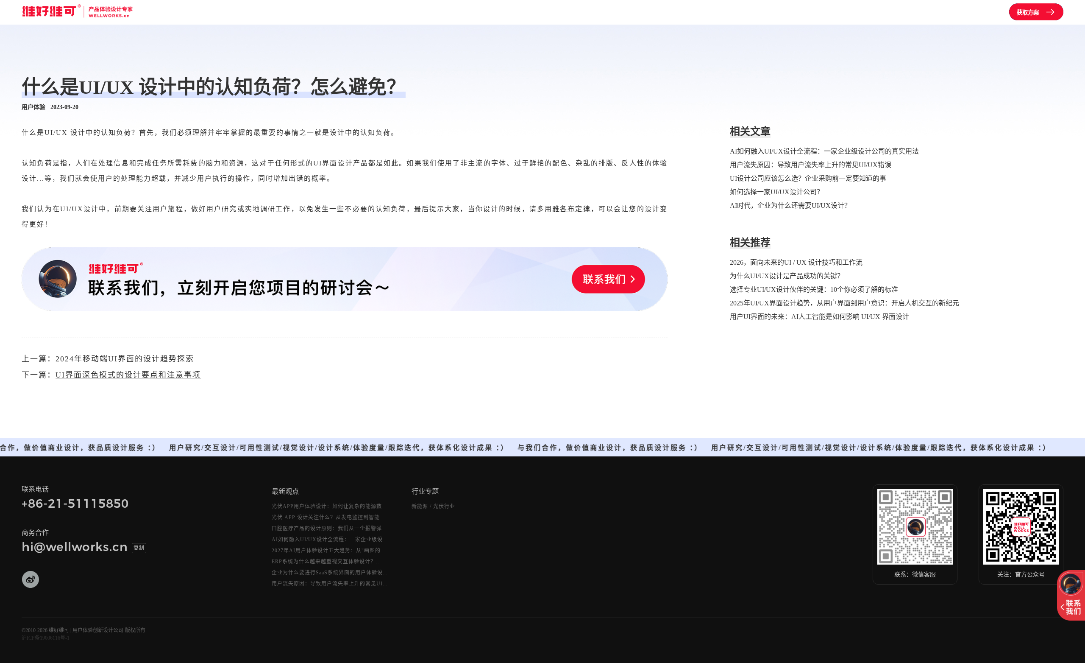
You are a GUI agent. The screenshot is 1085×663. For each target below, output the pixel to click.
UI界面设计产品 (340, 163)
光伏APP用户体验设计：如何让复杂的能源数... (329, 506)
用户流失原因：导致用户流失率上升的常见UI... (330, 584)
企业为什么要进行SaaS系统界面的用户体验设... (330, 573)
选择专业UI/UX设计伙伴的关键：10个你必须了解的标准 (814, 289)
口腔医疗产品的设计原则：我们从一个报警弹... (329, 529)
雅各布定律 (571, 209)
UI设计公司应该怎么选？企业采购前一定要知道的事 (808, 178)
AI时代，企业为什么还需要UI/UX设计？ (790, 205)
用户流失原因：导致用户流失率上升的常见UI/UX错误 (810, 164)
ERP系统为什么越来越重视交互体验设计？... (326, 562)
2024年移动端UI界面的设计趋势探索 (125, 359)
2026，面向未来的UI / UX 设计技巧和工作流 (796, 262)
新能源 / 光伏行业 (433, 506)
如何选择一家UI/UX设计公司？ (776, 192)
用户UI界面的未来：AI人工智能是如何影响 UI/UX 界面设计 (819, 316)
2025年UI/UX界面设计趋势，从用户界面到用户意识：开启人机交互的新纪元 (844, 303)
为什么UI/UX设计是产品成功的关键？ (787, 276)
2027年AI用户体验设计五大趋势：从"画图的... (329, 551)
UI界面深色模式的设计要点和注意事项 (128, 375)
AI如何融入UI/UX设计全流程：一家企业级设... (330, 540)
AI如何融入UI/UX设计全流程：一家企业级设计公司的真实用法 (824, 151)
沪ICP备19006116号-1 (46, 638)
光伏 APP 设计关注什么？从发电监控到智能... (328, 517)
